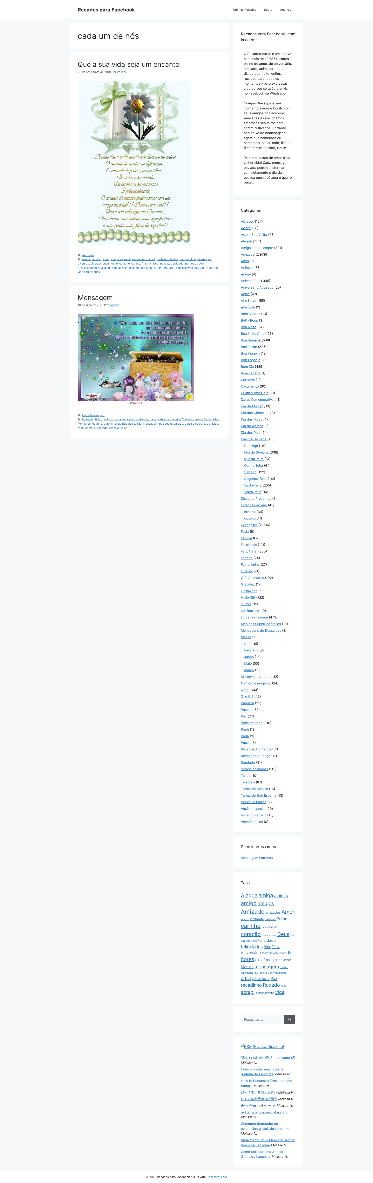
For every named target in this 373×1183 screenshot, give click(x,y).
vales (123, 427)
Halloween (249, 591)
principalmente (87, 267)
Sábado (250, 472)
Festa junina (250, 564)
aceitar (86, 259)
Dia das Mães (251, 419)
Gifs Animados (252, 578)
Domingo (251, 446)
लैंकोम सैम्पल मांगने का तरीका (258, 1106)
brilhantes (270, 919)
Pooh (245, 729)
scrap (247, 992)
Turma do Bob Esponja (258, 795)
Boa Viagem (250, 353)
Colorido (187, 419)
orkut (246, 978)
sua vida (199, 267)
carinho (251, 926)
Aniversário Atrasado (257, 287)
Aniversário (249, 281)
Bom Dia (247, 367)
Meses (246, 637)
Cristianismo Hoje (254, 393)
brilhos (108, 419)
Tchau (245, 776)
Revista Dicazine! (268, 1046)
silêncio (114, 427)
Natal (245, 690)
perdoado (177, 263)
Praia (245, 736)
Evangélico (249, 525)
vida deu (83, 271)
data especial (269, 935)
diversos (83, 263)
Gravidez (248, 584)
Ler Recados (251, 611)
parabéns (261, 978)
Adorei (246, 228)
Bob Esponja (250, 360)
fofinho (258, 960)
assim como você (143, 259)
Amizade (88, 255)
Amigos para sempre (257, 248)
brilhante (87, 419)
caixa (153, 419)
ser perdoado (165, 267)
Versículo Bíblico (253, 802)
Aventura (248, 307)
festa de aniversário (274, 953)
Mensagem (95, 297)
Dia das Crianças (254, 413)
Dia (292, 935)
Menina (247, 967)
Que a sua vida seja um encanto (129, 64)
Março (249, 670)
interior (115, 423)
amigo (249, 903)
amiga (266, 895)
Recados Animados (256, 749)
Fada (207, 419)
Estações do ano (254, 505)
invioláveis (128, 423)
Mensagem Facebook (258, 858)
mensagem (150, 423)
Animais (247, 268)
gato (107, 423)
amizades (273, 912)
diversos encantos (103, 263)
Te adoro (248, 782)
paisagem (165, 423)
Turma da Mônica (254, 789)
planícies (212, 423)
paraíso (178, 423)
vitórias (95, 271)
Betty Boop (249, 320)
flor (149, 263)
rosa (283, 985)
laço (156, 263)
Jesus (287, 960)
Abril (247, 644)
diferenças (204, 259)
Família (246, 538)
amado (96, 259)
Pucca (245, 743)
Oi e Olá (247, 696)
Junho (249, 657)
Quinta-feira (253, 465)
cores (198, 419)
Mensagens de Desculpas (261, 630)
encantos (134, 263)
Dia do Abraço (252, 426)
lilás (139, 423)
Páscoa (246, 710)
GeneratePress (217, 1177)
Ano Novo (248, 301)
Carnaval (248, 380)
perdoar (190, 263)
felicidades (252, 946)
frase (267, 960)
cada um (120, 419)
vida (279, 992)
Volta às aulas (252, 822)
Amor (245, 261)
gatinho (97, 423)
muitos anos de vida (266, 972)
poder (200, 263)
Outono (250, 518)
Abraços (247, 221)
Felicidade (249, 545)
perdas (164, 263)
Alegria (246, 241)
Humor (246, 604)
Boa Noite (248, 327)
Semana (259, 992)
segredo (102, 427)
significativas (184, 267)
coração (251, 934)
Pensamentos (251, 723)
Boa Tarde (249, 347)
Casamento (250, 386)
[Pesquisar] (289, 1019)
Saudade (248, 762)
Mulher (282, 972)
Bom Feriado (251, 373)
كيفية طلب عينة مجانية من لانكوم (264, 1112)
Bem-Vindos (250, 314)
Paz (244, 716)
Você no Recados (254, 815)
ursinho (269, 992)
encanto (121, 263)
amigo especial (121, 259)
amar (106, 259)
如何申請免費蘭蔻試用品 (259, 1099)
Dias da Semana (254, 439)
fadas (215, 419)
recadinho (251, 985)
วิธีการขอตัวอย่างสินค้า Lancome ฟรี (268, 1058)
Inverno (250, 512)
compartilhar (188, 259)
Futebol (247, 571)
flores (87, 423)
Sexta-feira (253, 485)
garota (277, 960)
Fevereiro (251, 650)
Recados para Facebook (106, 10)
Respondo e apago (255, 756)
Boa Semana (251, 340)
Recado (271, 985)
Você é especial (253, 809)
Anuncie (285, 9)
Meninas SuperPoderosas (261, 624)
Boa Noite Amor (253, 334)
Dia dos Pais (250, 433)
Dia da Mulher (252, 406)
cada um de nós (167, 259)
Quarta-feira (254, 459)
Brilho (98, 419)
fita (144, 263)
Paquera (247, 703)
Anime (246, 274)
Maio (248, 663)
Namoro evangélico (256, 683)
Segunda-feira (255, 479)
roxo (81, 427)
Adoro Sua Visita (254, 235)
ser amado (148, 267)
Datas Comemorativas (258, 400)
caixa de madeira (169, 419)
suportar (212, 267)
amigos (266, 903)
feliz (267, 947)
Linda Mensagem (93, 415)
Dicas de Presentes (256, 498)
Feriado (247, 558)
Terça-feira (252, 492)
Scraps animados (254, 769)
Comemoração (269, 927)
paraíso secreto (195, 423)
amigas (281, 895)
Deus (283, 934)
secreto (90, 427)
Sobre (268, 9)
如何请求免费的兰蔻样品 (259, 1092)
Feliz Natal (249, 551)
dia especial (249, 941)
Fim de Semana (256, 452)
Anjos (245, 294)
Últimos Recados (244, 9)
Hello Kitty (249, 597)
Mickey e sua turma (256, 677)
